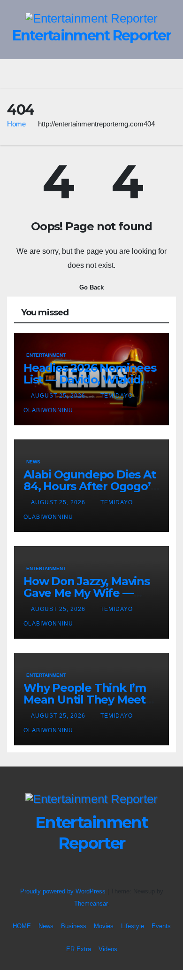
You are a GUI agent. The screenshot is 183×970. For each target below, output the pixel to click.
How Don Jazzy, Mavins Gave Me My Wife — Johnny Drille (86, 592)
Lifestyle (132, 926)
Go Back (91, 287)
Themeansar (90, 903)
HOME (22, 926)
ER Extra (78, 949)
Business (73, 926)
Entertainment (46, 355)
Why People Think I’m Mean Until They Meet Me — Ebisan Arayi (84, 699)
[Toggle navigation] (98, 74)
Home (16, 124)
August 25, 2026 (59, 395)
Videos (108, 949)
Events (161, 926)
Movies (104, 926)
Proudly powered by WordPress (63, 891)
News (33, 461)
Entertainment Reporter (91, 35)
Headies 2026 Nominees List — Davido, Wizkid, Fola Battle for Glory (89, 379)
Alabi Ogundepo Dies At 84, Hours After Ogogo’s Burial (89, 486)
